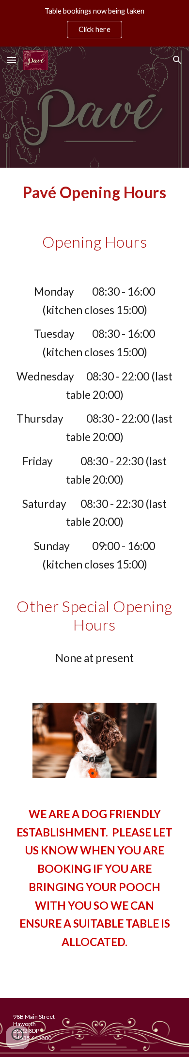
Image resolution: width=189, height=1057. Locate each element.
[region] (94, 23)
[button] (11, 60)
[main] (94, 192)
